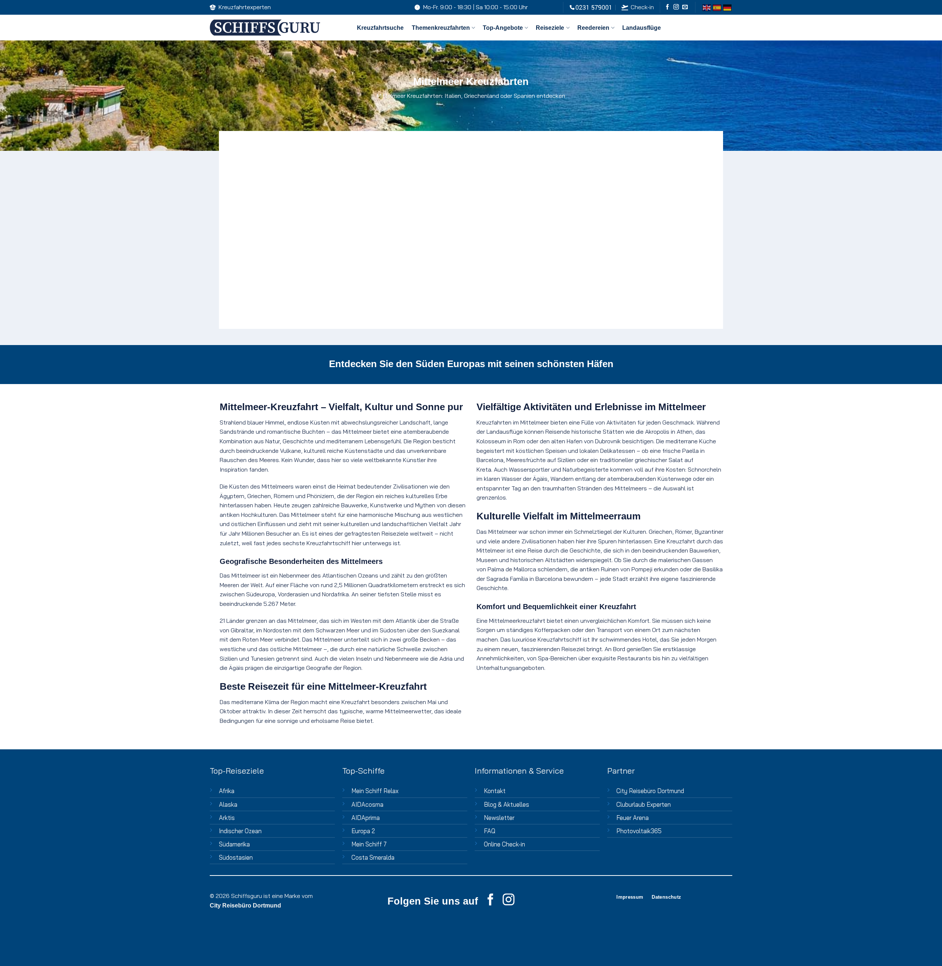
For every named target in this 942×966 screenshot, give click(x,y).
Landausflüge (641, 28)
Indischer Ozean (240, 831)
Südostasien (236, 857)
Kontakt (495, 791)
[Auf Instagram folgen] (676, 7)
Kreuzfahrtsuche (380, 28)
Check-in (642, 7)
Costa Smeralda (372, 857)
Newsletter (499, 817)
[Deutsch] (727, 7)
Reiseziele (550, 28)
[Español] (717, 7)
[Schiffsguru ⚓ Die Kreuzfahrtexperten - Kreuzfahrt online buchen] (278, 27)
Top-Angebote (503, 28)
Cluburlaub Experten (643, 804)
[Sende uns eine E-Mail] (685, 7)
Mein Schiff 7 (369, 844)
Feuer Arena (632, 817)
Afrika (226, 791)
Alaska (228, 804)
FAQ (489, 831)
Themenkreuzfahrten (441, 28)
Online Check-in (504, 844)
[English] (706, 7)
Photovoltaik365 (639, 831)
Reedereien (593, 28)
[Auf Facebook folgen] (667, 7)
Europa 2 (363, 831)
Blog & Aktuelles (506, 804)
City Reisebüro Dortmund (650, 791)
